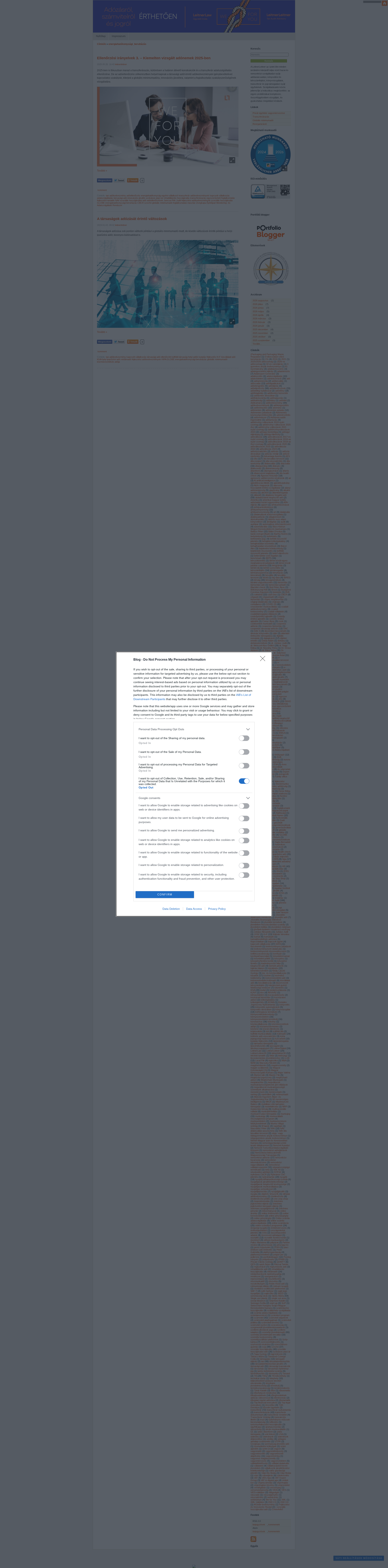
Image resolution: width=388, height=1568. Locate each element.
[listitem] (194, 729)
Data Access (194, 908)
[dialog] (194, 784)
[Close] (264, 660)
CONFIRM (164, 894)
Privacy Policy (217, 908)
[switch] (244, 738)
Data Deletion (171, 908)
